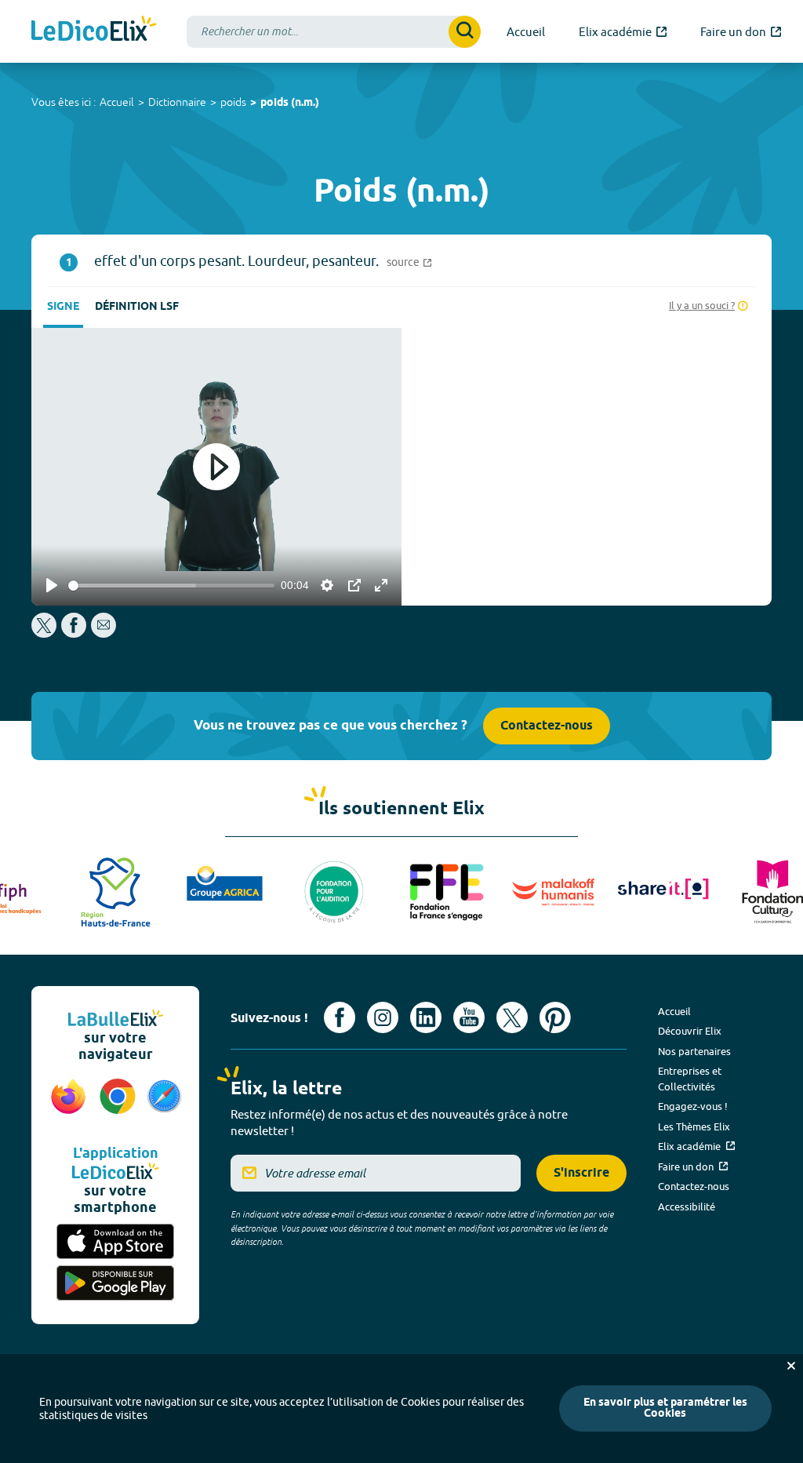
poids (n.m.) (289, 103)
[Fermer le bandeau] (791, 1365)
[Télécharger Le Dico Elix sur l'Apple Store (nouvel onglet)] (115, 1241)
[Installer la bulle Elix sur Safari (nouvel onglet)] (164, 1104)
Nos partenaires (694, 1051)
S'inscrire (581, 1173)
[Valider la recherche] (465, 32)
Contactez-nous (546, 726)
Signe (63, 307)
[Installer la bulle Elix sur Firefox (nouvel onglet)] (68, 1104)
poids (233, 102)
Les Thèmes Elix (694, 1126)
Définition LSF (137, 307)
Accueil (117, 102)
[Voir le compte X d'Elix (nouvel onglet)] (512, 1017)
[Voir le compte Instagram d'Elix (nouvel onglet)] (382, 1017)
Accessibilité (686, 1206)
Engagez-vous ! (693, 1106)
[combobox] (334, 32)
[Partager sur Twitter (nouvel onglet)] (45, 633)
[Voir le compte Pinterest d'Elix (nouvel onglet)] (555, 1017)
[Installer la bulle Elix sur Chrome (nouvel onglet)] (118, 1104)
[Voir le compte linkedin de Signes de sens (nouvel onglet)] (425, 1017)
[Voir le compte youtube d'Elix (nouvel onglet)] (469, 1017)
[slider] (171, 585)
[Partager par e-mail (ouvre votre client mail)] (103, 633)
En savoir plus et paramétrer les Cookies (665, 1408)
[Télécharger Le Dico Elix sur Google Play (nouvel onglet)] (115, 1283)
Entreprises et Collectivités (689, 1078)
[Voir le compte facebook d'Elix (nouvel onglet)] (339, 1017)
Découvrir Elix (689, 1030)
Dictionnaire (177, 102)
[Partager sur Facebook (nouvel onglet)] (74, 633)
